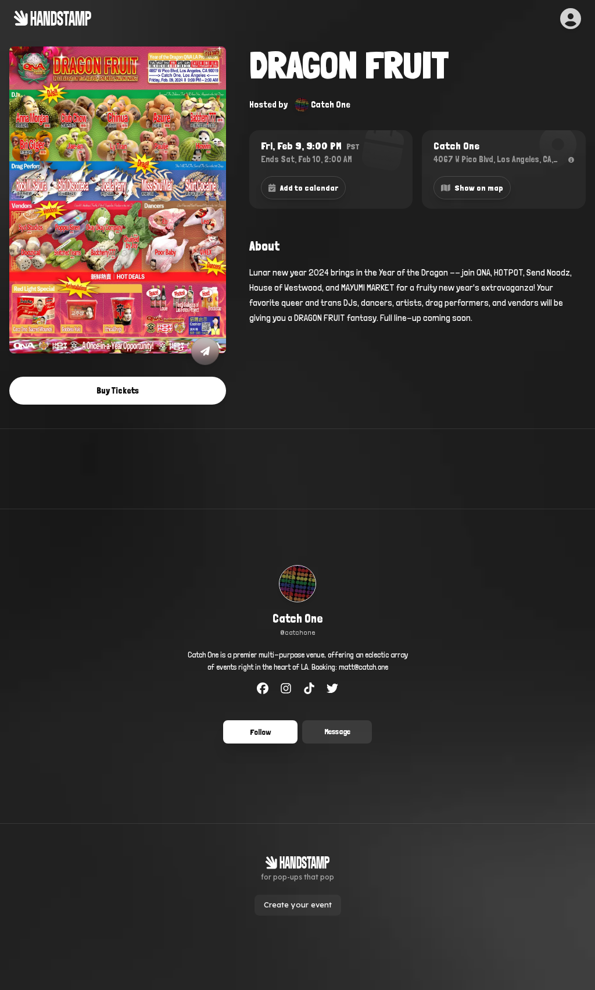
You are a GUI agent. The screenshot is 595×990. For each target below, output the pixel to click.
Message (337, 731)
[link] (298, 602)
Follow (260, 732)
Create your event (298, 904)
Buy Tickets (117, 390)
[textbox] (417, 295)
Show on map (479, 187)
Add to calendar (309, 187)
